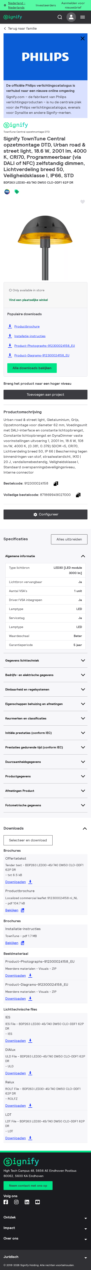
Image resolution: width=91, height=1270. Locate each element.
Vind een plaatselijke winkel (28, 300)
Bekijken (11, 910)
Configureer (48, 514)
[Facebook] (6, 1202)
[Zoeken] (60, 17)
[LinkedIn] (27, 1202)
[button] (8, 235)
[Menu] (82, 17)
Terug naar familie (22, 28)
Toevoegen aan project (45, 394)
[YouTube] (38, 1202)
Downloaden (15, 882)
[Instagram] (16, 1202)
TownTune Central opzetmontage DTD (27, 131)
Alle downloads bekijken (32, 368)
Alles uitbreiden (69, 539)
